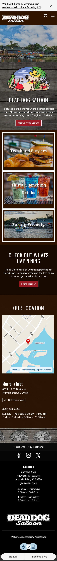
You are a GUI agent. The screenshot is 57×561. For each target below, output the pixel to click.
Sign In (13, 556)
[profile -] (45, 15)
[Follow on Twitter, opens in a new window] (38, 456)
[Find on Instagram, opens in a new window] (28, 456)
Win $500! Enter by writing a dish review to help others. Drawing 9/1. (21, 5)
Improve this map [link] (43, 370)
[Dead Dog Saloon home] (15, 18)
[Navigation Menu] (53, 15)
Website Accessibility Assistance (28, 536)
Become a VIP (40, 556)
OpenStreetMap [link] (28, 370)
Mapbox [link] (16, 370)
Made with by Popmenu (23, 447)
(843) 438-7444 (28, 483)
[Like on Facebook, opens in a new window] (18, 456)
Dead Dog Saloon (28, 519)
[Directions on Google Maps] (28, 344)
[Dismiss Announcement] (51, 5)
